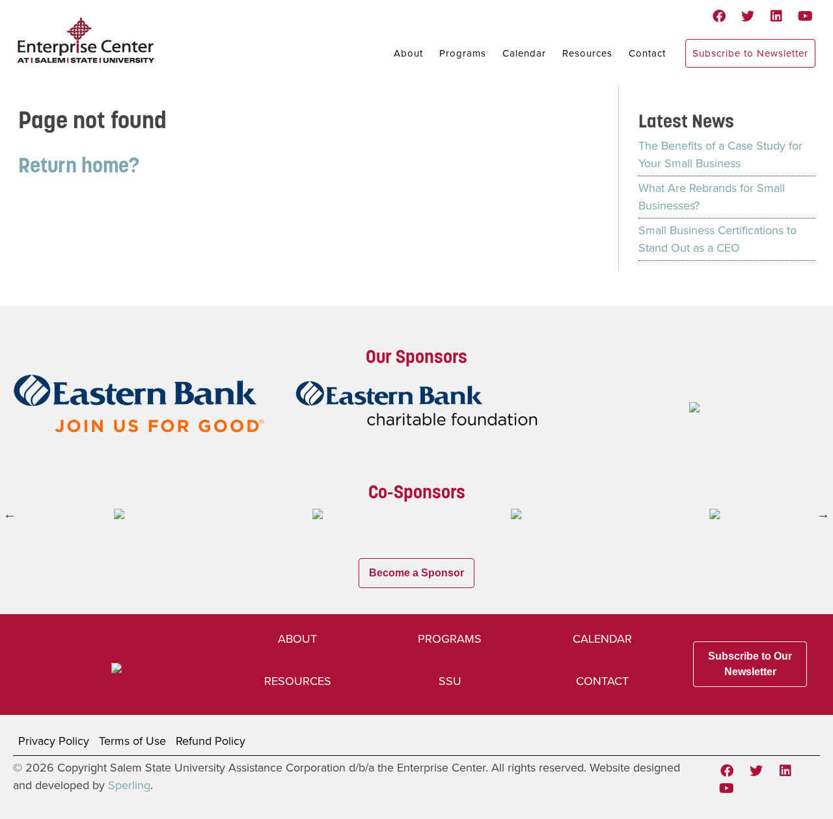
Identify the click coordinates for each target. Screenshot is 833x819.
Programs (462, 53)
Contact (647, 53)
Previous (9, 513)
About (408, 53)
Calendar (524, 53)
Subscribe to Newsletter (750, 53)
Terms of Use (132, 741)
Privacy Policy (53, 741)
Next (823, 513)
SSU (450, 681)
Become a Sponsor (416, 572)
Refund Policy (210, 741)
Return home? (78, 165)
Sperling (129, 785)
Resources (587, 53)
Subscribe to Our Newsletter (750, 664)
